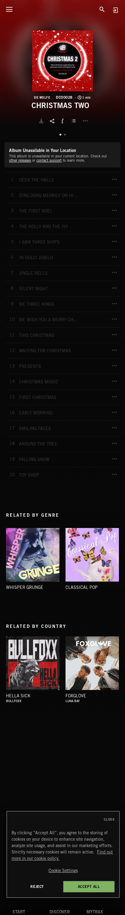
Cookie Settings (63, 870)
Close (109, 819)
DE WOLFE (42, 97)
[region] (63, 854)
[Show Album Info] (62, 121)
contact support (49, 160)
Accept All (89, 886)
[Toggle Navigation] (9, 9)
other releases (20, 160)
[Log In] (115, 10)
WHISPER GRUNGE (24, 587)
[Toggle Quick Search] (102, 9)
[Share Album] (51, 120)
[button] (62, 60)
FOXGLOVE (76, 695)
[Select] (75, 121)
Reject (37, 886)
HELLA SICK (18, 695)
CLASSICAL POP (82, 587)
